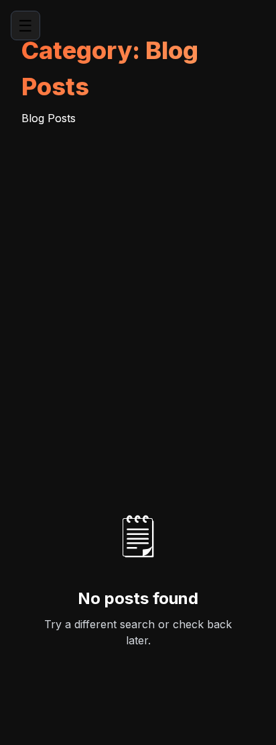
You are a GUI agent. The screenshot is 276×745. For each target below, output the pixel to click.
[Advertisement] (138, 271)
